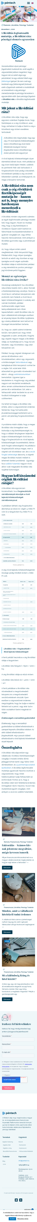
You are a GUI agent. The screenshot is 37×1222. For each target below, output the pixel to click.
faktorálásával (21, 362)
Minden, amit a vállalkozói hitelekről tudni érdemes (17, 912)
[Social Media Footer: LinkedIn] (16, 1200)
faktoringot (6, 81)
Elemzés (7, 25)
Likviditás (15, 25)
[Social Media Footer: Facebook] (20, 1200)
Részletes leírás (22, 1219)
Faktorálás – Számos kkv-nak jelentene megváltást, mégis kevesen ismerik (17, 849)
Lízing (7, 941)
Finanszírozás (15, 842)
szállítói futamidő (13, 464)
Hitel (7, 876)
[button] (28, 3)
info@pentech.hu (24, 1160)
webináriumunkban (22, 374)
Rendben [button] (12, 1219)
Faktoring (8, 811)
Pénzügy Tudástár (26, 25)
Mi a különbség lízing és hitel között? (16, 977)
